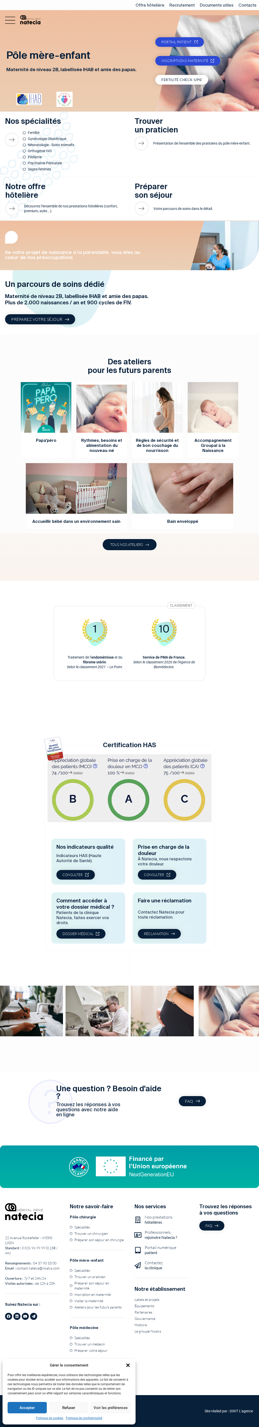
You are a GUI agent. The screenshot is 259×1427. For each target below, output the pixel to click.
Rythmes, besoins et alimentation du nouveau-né (101, 445)
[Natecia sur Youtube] (25, 1316)
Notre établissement (160, 1289)
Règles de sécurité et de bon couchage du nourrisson (157, 445)
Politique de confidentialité (84, 1418)
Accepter (27, 1407)
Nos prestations (158, 1219)
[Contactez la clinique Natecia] (33, 1316)
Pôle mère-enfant (87, 1260)
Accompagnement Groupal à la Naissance (213, 445)
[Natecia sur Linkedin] (16, 1316)
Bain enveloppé (182, 521)
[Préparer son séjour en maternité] (142, 208)
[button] (128, 1365)
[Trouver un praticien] (142, 143)
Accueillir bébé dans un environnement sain (76, 521)
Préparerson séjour (153, 190)
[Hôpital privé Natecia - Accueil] (30, 19)
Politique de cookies (49, 1418)
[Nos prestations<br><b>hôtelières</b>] (138, 1220)
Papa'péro (46, 440)
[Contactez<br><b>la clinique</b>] (138, 1265)
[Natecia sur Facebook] (8, 1316)
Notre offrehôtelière (25, 190)
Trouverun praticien (156, 125)
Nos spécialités (33, 121)
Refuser (68, 1407)
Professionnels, (161, 1235)
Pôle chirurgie (83, 1217)
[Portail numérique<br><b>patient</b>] (138, 1250)
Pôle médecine (84, 1327)
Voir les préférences (111, 1407)
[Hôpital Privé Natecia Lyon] (24, 1211)
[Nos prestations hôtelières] (12, 208)
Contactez (154, 1265)
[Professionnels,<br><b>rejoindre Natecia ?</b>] (138, 1235)
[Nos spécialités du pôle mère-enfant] (14, 140)
